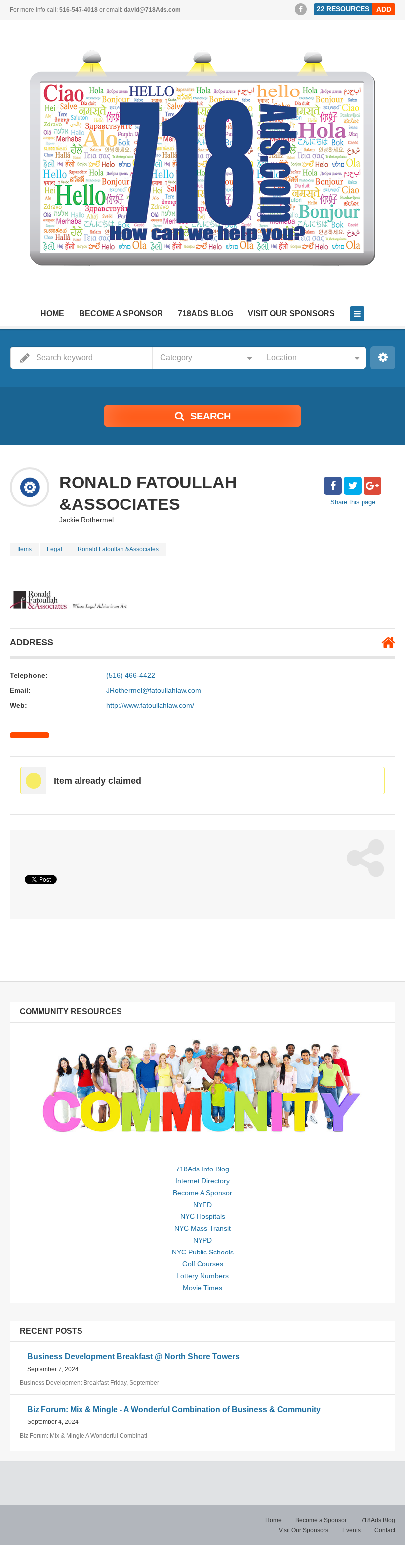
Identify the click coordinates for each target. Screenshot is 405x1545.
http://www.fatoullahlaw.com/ (150, 705)
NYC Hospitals (202, 1216)
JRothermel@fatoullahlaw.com (153, 690)
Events (351, 1530)
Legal (54, 549)
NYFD (202, 1205)
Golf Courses (202, 1264)
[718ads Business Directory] (202, 165)
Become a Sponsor (121, 313)
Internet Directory (202, 1181)
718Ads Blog (205, 313)
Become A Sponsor (202, 1193)
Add (383, 9)
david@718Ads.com (152, 9)
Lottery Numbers (202, 1276)
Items (24, 549)
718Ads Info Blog (202, 1169)
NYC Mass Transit (202, 1228)
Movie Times (202, 1288)
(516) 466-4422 (130, 675)
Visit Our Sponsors (291, 313)
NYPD (202, 1240)
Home (52, 313)
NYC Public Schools (203, 1252)
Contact (384, 1530)
